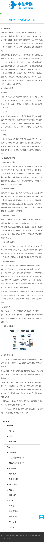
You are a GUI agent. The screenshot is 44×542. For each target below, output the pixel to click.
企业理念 (12, 442)
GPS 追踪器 (13, 479)
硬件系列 (12, 474)
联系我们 (12, 436)
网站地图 (5, 421)
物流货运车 (13, 511)
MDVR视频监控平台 (16, 463)
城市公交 (12, 522)
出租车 (11, 527)
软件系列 (12, 452)
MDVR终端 (13, 484)
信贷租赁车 (13, 516)
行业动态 (12, 495)
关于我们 (12, 431)
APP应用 (12, 468)
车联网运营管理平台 (17, 458)
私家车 (11, 506)
